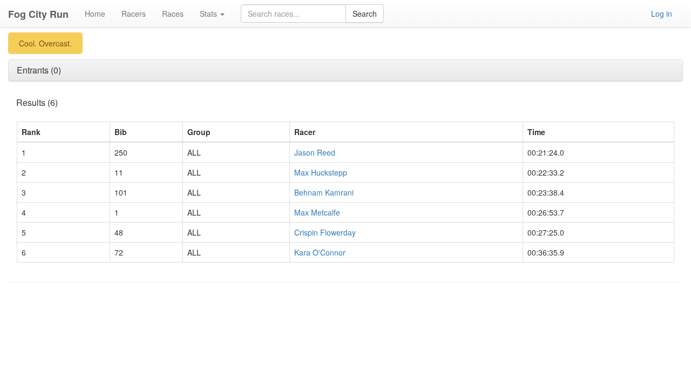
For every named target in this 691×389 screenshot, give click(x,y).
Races (173, 13)
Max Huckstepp (320, 172)
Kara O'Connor (320, 252)
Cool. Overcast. (45, 43)
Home (95, 13)
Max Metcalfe (317, 212)
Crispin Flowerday (325, 232)
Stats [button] (209, 13)
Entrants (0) (39, 70)
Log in (661, 13)
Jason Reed (314, 152)
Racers (133, 13)
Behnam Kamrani (324, 192)
